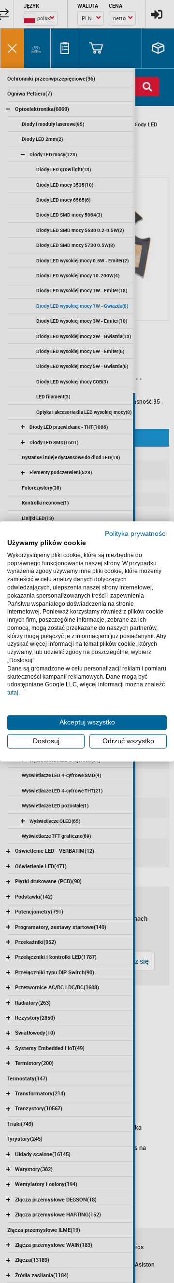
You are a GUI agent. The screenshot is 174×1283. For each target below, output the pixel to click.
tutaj (12, 692)
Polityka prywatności (136, 533)
